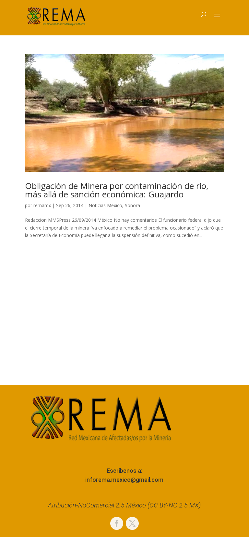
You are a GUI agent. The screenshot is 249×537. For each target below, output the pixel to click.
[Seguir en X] (132, 523)
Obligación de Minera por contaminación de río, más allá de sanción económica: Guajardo (116, 190)
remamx (42, 205)
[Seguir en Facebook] (116, 523)
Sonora (132, 205)
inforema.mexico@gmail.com (124, 479)
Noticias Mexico (105, 205)
